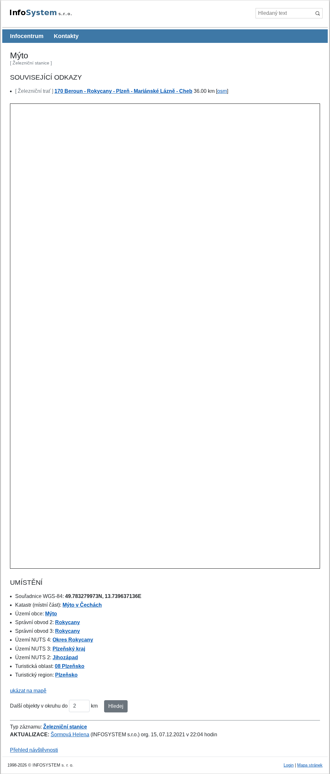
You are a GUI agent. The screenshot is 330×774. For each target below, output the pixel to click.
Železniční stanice (65, 727)
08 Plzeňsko (69, 666)
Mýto (51, 613)
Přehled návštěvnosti (34, 750)
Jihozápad (65, 657)
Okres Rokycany (73, 639)
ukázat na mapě (28, 690)
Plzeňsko (66, 675)
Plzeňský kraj (69, 649)
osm (222, 91)
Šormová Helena (70, 734)
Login (289, 765)
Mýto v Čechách (82, 605)
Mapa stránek (310, 765)
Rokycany (67, 622)
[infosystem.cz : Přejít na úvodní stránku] (55, 15)
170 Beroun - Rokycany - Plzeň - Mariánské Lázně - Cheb (123, 91)
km (94, 706)
